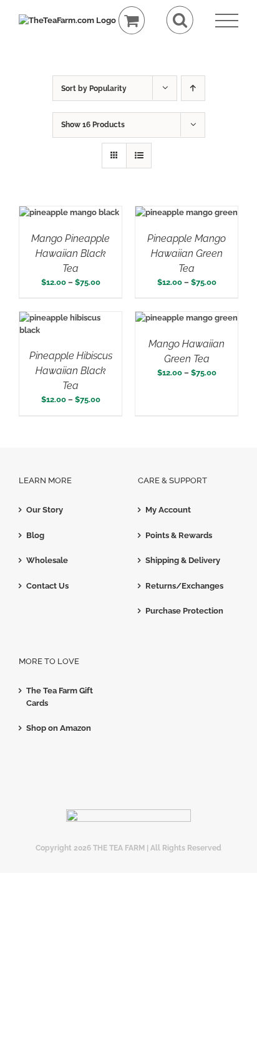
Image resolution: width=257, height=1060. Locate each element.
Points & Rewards (178, 535)
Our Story (44, 509)
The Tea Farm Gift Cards (59, 697)
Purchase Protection (184, 610)
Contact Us (47, 585)
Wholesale (47, 560)
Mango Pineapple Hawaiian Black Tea (70, 253)
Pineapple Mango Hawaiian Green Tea (186, 253)
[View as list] (139, 155)
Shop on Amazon (58, 728)
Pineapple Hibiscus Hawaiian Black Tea (70, 371)
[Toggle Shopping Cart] (132, 20)
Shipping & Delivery (182, 560)
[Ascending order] (193, 88)
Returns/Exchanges (184, 585)
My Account (168, 509)
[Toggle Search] (180, 20)
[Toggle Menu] (227, 21)
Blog (35, 535)
